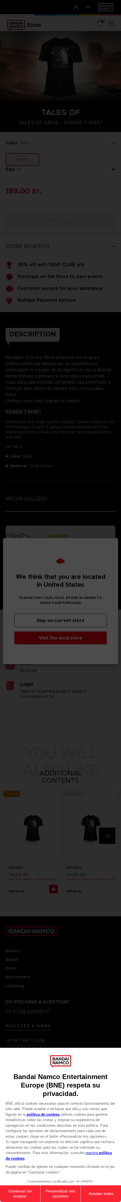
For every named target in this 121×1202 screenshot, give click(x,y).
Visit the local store (60, 638)
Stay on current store (60, 620)
